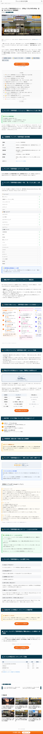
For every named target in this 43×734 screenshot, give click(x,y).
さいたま (9, 12)
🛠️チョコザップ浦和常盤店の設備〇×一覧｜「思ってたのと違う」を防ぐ (19, 80)
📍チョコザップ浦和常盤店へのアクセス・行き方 (14, 78)
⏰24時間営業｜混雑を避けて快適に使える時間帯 (14, 90)
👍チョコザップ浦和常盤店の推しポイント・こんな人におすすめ (17, 95)
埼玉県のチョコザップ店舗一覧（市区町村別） (11, 671)
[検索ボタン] (41, 1)
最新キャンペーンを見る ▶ (21, 623)
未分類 (12, 12)
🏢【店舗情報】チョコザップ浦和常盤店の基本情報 (15, 76)
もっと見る (21, 101)
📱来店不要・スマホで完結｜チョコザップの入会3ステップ (16, 88)
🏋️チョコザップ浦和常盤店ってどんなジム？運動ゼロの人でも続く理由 (18, 74)
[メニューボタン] (1, 1)
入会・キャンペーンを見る (21, 161)
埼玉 (6, 12)
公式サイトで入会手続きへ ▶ (21, 64)
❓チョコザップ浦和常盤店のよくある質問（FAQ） (15, 97)
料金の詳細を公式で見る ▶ (21, 410)
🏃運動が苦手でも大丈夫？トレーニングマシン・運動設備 (16, 81)
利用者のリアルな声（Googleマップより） (14, 93)
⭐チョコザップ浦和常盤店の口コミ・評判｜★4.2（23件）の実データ (18, 92)
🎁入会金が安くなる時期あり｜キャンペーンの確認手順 (15, 99)
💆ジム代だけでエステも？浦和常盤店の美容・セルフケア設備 (17, 85)
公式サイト (37, 39)
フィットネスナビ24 (21, 1)
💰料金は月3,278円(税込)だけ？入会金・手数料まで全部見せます (17, 87)
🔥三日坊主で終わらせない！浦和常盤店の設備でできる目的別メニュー (18, 83)
